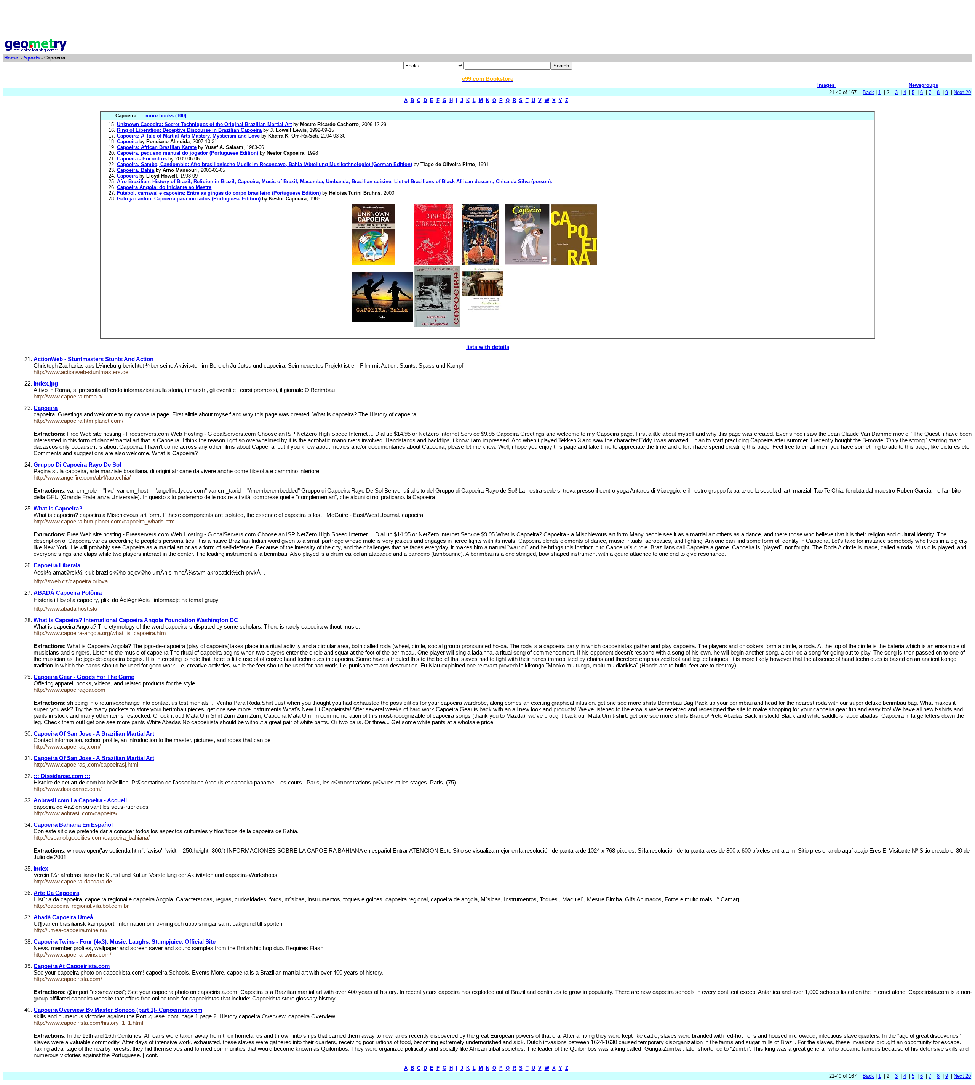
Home (11, 58)
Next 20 (962, 92)
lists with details (487, 347)
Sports (32, 58)
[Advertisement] (487, 20)
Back (868, 92)
